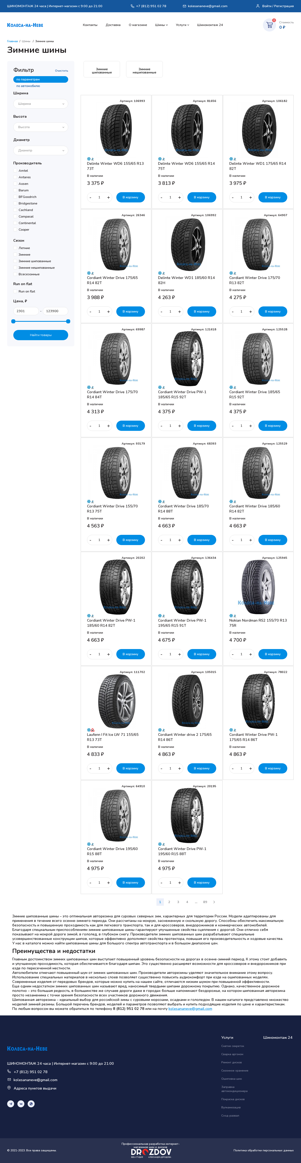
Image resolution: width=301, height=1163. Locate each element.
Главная (12, 41)
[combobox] (40, 103)
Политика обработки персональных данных (264, 1150)
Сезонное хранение (234, 1071)
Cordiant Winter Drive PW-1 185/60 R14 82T (111, 623)
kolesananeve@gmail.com (207, 6)
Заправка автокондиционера (234, 1089)
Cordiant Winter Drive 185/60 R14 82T (254, 509)
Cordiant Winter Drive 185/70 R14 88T (183, 509)
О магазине (138, 25)
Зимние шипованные (102, 71)
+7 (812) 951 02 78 (151, 6)
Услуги (181, 25)
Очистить (61, 70)
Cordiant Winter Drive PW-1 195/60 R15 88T (182, 851)
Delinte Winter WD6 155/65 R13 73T (115, 166)
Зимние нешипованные (144, 71)
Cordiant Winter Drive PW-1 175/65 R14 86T (253, 737)
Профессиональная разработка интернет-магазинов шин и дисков (151, 1145)
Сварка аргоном (232, 1054)
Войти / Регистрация (278, 6)
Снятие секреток (232, 1046)
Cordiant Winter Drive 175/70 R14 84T (112, 394)
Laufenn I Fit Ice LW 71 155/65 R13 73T (113, 737)
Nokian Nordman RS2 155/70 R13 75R (258, 623)
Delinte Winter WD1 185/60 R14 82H (186, 280)
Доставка (113, 25)
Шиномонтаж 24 (210, 25)
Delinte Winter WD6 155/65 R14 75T (186, 166)
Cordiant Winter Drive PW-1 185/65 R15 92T (182, 394)
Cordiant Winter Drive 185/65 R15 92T (254, 394)
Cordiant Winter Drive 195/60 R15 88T (112, 851)
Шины (160, 25)
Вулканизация (231, 1107)
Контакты (90, 25)
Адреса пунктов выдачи (35, 1088)
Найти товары (41, 335)
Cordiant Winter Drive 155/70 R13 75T (112, 509)
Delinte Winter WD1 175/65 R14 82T (257, 166)
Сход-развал (230, 1116)
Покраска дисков (233, 1099)
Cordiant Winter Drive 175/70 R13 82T (254, 280)
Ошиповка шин (231, 1079)
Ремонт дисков (231, 1062)
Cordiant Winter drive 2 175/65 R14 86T (185, 737)
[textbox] (26, 104)
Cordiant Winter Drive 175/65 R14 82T (112, 280)
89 (205, 902)
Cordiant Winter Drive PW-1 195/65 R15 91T (182, 623)
